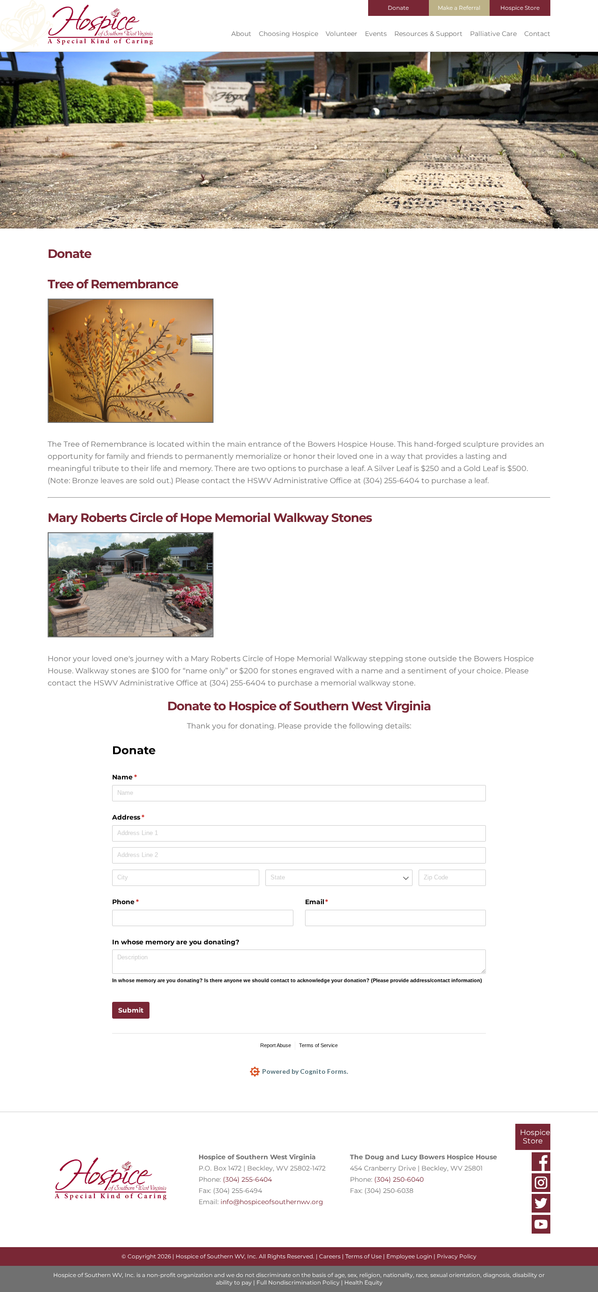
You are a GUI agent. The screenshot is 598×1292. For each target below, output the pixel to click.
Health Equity (363, 1282)
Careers (330, 1256)
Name (139, 777)
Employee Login (409, 1256)
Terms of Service (318, 1045)
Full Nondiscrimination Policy (298, 1282)
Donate (398, 7)
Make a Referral (459, 7)
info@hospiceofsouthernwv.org (272, 1202)
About (241, 33)
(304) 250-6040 (399, 1179)
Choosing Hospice (288, 33)
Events (376, 33)
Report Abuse (275, 1045)
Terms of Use (363, 1256)
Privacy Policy (457, 1256)
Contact (537, 33)
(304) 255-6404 (247, 1179)
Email (332, 902)
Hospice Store (520, 7)
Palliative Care (493, 33)
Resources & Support (428, 33)
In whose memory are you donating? (175, 942)
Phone (140, 902)
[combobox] (339, 878)
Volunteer (341, 33)
